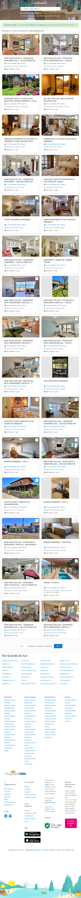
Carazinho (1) (45, 674)
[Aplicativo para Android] (32, 836)
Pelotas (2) (44, 670)
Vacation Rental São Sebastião (9, 706)
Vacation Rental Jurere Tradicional (29, 761)
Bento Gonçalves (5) (47, 664)
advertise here (50, 802)
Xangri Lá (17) (64, 661)
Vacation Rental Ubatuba (9, 701)
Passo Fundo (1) (26, 674)
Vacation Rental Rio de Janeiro (50, 701)
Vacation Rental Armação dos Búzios (50, 724)
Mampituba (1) (65, 674)
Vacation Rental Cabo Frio (50, 706)
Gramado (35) (45, 661)
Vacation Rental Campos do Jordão (9, 748)
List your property (71, 822)
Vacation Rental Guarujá (9, 717)
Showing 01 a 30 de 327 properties (39, 646)
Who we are (8, 789)
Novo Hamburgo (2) (66, 670)
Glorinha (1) (64, 684)
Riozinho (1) (6, 677)
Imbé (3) (5, 670)
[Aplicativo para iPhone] (32, 842)
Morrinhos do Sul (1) (28, 684)
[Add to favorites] (36, 36)
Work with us (8, 805)
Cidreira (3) (44, 667)
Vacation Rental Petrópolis (50, 736)
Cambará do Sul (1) (9, 680)
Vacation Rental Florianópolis (29, 706)
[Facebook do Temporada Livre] (6, 817)
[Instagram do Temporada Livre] (10, 817)
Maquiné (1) (6, 684)
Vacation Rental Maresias (9, 736)
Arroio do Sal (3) (65, 667)
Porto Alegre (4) (7, 667)
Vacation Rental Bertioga (9, 712)
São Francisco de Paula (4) (69, 664)
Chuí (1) (24, 680)
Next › (58, 646)
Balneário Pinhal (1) (47, 677)
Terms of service (10, 802)
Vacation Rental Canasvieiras (29, 730)
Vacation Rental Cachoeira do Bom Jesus (29, 753)
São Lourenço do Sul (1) (48, 684)
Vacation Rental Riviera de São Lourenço (9, 729)
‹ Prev (21, 646)
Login (47, 785)
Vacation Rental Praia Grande (9, 722)
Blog (5, 799)
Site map (7, 797)
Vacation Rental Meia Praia (29, 717)
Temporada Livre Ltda (33, 850)
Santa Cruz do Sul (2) (28, 670)
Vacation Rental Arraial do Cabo (50, 717)
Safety (26, 787)
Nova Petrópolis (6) (27, 664)
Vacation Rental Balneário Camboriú (29, 737)
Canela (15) (6, 664)
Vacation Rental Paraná (70, 701)
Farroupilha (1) (45, 680)
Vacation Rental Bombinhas (29, 701)
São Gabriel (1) (7, 674)
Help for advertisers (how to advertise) (30, 813)
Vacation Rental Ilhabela (9, 741)
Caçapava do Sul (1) (66, 677)
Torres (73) (25, 661)
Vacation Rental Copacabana (50, 712)
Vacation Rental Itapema (29, 712)
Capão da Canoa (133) (9, 661)
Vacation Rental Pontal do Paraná (70, 718)
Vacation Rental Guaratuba (70, 706)
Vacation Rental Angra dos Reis (50, 730)
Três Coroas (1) (65, 680)
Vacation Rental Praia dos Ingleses (29, 724)
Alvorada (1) (25, 677)
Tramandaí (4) (26, 667)
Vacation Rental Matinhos (70, 712)
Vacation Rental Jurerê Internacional (29, 745)
